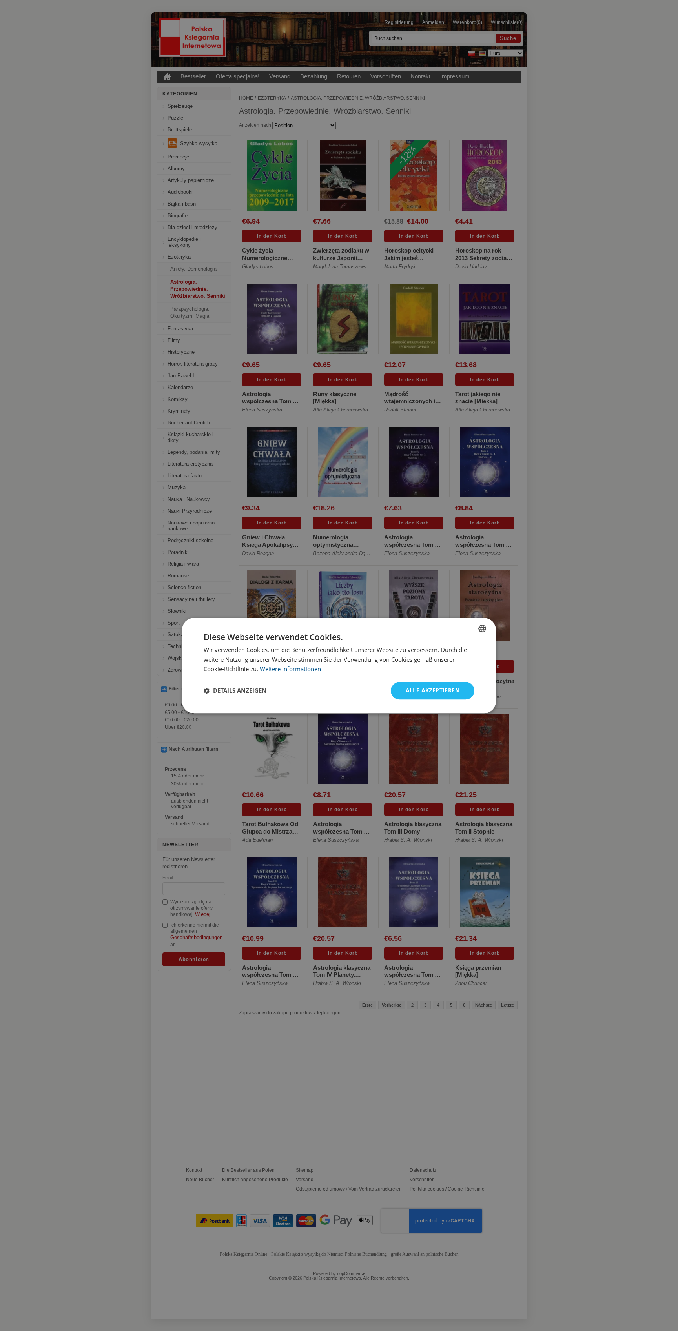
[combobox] (482, 628)
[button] (235, 690)
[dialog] (339, 665)
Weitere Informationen (290, 669)
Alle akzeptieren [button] (432, 690)
